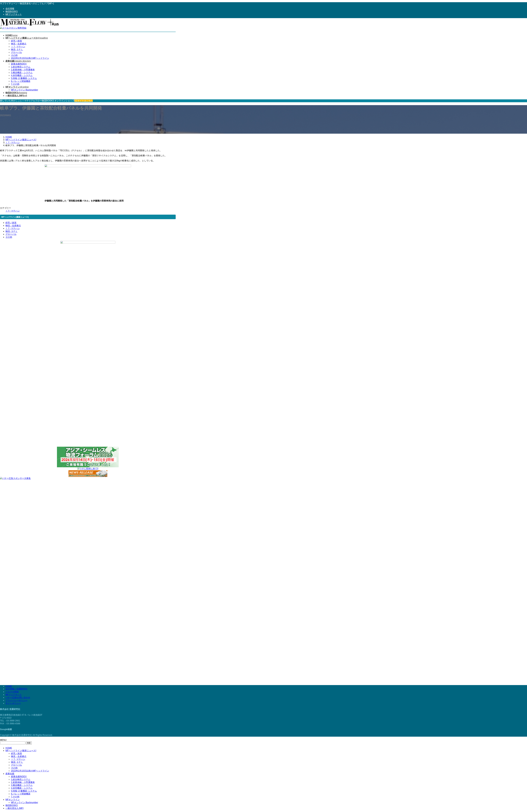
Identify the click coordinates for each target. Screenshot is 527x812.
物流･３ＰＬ (17, 49)
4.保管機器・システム (22, 75)
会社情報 (9, 8)
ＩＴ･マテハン (18, 46)
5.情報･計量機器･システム (24, 78)
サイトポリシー (13, 703)
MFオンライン (12, 799)
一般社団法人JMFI (14, 808)
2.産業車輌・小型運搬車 (23, 69)
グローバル (16, 52)
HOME (8, 686)
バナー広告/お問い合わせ (17, 697)
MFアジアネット (13, 14)
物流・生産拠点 (18, 44)
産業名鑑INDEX (19, 64)
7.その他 (15, 84)
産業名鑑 (9, 773)
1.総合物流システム (20, 67)
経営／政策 (16, 41)
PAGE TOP (513, 784)
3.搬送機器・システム (22, 72)
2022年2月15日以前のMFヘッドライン (30, 58)
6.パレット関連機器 (20, 81)
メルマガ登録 (12, 692)
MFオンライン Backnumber (24, 90)
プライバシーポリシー (16, 700)
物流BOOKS (11, 11)
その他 (14, 55)
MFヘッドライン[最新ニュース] (20, 750)
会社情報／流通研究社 (16, 689)
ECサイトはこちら (83, 100)
